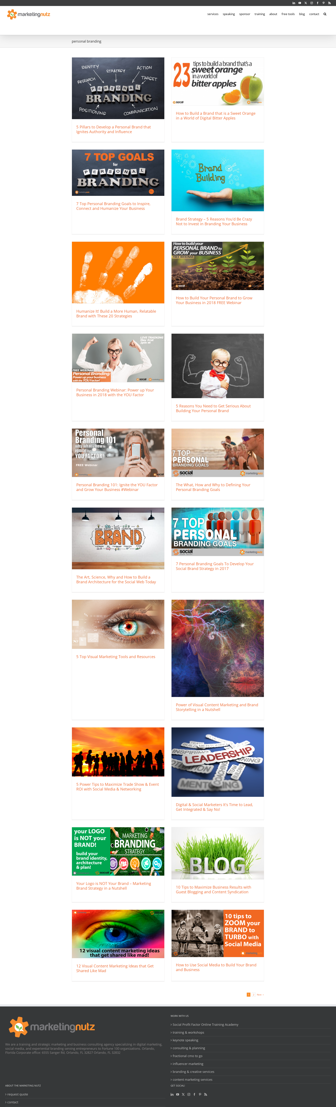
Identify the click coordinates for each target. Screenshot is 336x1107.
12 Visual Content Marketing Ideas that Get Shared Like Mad (115, 968)
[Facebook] (194, 1094)
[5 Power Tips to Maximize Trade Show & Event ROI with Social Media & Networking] (118, 751)
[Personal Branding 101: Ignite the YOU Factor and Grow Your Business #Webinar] (118, 453)
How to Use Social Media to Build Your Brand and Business (216, 967)
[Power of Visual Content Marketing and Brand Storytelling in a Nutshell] (218, 648)
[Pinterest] (200, 1094)
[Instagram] (188, 1094)
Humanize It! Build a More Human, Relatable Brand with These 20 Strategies (116, 313)
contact (12, 1102)
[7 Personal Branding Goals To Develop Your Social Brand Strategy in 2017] (218, 532)
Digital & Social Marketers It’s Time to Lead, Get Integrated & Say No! (214, 807)
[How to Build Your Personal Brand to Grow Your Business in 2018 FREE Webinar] (218, 266)
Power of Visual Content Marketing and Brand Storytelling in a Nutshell (217, 707)
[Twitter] (183, 1094)
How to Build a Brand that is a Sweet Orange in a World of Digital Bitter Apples (215, 116)
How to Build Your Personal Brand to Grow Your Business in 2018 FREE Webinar (214, 300)
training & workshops (188, 1032)
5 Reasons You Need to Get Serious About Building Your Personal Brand (213, 408)
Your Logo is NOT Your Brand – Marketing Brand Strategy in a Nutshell (113, 886)
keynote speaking (185, 1040)
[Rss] (205, 1094)
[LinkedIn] (172, 1094)
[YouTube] (177, 1094)
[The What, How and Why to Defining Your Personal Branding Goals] (218, 453)
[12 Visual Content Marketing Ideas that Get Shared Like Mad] (118, 934)
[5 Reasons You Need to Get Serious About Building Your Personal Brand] (218, 366)
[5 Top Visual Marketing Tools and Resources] (118, 624)
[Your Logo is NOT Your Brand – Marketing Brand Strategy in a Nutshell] (118, 851)
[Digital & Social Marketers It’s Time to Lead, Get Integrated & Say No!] (218, 762)
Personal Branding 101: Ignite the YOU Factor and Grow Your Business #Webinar (117, 487)
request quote (17, 1094)
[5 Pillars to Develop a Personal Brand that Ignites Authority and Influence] (118, 88)
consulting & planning (189, 1048)
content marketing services (192, 1080)
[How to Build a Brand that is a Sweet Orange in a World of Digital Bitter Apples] (218, 81)
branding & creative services (193, 1072)
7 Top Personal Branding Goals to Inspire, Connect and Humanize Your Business (113, 206)
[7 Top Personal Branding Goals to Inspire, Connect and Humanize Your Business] (118, 173)
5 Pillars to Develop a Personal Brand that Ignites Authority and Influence (113, 129)
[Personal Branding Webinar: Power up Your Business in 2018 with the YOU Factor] (118, 358)
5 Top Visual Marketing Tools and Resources (115, 656)
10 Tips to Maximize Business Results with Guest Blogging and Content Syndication (213, 889)
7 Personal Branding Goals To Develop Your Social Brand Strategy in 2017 (215, 566)
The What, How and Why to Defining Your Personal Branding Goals (213, 487)
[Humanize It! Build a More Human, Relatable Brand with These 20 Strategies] (118, 272)
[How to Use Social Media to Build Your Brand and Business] (218, 933)
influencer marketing (188, 1064)
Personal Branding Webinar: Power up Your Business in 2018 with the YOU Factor (115, 392)
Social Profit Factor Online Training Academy (205, 1025)
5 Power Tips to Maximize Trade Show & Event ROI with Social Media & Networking (117, 787)
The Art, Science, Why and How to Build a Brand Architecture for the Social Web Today (116, 579)
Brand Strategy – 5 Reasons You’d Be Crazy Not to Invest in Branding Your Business (214, 221)
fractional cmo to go (187, 1056)
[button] (325, 13)
